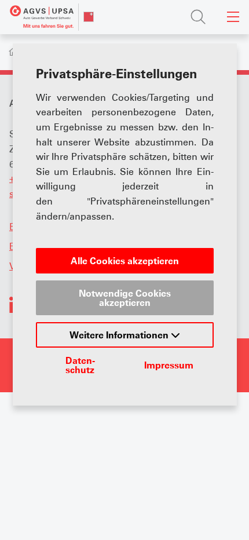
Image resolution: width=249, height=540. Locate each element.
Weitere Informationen (120, 335)
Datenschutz (80, 365)
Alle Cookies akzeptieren (125, 261)
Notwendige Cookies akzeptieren (125, 297)
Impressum (168, 365)
